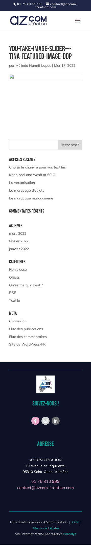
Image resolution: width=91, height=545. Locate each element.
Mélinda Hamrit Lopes (33, 65)
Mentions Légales (46, 528)
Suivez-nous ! (45, 403)
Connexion (18, 321)
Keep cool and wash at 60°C (32, 175)
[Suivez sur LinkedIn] (56, 421)
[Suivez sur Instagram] (45, 421)
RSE (12, 292)
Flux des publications (26, 329)
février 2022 (19, 241)
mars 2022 (17, 233)
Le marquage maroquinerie (31, 198)
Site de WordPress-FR (27, 344)
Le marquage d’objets (26, 190)
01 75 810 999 (45, 481)
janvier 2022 (19, 249)
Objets (14, 277)
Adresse (45, 444)
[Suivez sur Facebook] (35, 421)
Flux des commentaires (28, 336)
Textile (14, 300)
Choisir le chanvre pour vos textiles (37, 167)
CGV (75, 522)
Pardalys (69, 534)
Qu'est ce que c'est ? (26, 285)
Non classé (18, 269)
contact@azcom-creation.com (45, 487)
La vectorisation (22, 182)
